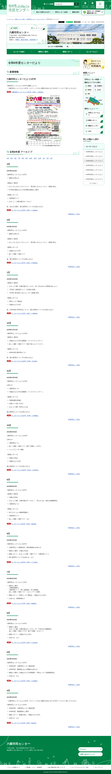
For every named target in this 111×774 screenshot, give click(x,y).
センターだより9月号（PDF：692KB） (24, 524)
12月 (39, 158)
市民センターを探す (20, 19)
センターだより (41, 19)
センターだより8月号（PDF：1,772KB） (24, 562)
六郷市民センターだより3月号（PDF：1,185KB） (27, 92)
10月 (30, 158)
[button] (100, 4)
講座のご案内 (43, 52)
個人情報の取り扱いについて (56, 767)
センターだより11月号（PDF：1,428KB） (25, 415)
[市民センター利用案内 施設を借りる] (93, 12)
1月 (44, 158)
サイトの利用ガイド (14, 767)
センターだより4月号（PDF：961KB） (24, 723)
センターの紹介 (19, 52)
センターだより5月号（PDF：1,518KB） (24, 681)
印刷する (78, 22)
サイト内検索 (49, 4)
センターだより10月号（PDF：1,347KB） (25, 470)
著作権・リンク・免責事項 (34, 767)
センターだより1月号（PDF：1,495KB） (24, 313)
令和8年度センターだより (94, 152)
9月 (26, 158)
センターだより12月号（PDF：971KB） (24, 361)
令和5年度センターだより (94, 165)
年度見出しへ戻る (74, 214)
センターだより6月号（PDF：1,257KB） (24, 642)
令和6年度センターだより (94, 161)
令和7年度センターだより (94, 156)
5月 (11, 158)
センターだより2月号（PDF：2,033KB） (24, 263)
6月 (15, 158)
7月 (19, 158)
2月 (47, 158)
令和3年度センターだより (94, 174)
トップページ (10, 19)
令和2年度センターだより (94, 179)
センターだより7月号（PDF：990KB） (24, 603)
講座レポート (68, 52)
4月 (8, 158)
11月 (35, 158)
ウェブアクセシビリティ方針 (80, 767)
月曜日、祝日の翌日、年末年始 (25, 40)
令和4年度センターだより (94, 170)
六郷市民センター (31, 19)
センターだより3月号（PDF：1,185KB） (24, 210)
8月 (23, 158)
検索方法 (77, 6)
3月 (51, 158)
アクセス (83, 749)
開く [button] (68, 46)
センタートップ (37, 28)
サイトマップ (99, 767)
